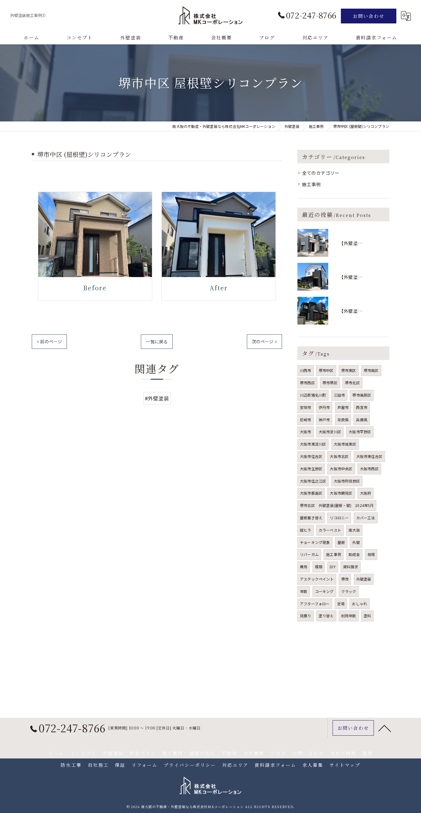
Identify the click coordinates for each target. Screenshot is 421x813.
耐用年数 (348, 615)
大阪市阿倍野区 (347, 481)
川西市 (305, 370)
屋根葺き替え (311, 517)
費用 (303, 566)
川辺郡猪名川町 (313, 395)
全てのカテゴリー (321, 173)
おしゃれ (359, 603)
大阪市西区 (369, 468)
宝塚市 (305, 407)
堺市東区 (348, 370)
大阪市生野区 (311, 468)
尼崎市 (305, 419)
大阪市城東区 (345, 444)
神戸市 (324, 419)
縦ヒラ (305, 530)
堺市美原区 (361, 395)
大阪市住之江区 (313, 481)
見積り (305, 615)
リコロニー (339, 517)
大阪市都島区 (311, 493)
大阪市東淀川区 (313, 444)
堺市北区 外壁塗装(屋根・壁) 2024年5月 (337, 505)
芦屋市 (343, 407)
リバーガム (309, 554)
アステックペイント (317, 579)
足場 (341, 603)
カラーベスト (330, 530)
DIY (333, 566)
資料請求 (350, 566)
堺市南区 (371, 370)
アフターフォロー (315, 603)
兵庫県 (361, 419)
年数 (303, 591)
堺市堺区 (329, 382)
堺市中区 (326, 370)
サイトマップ (344, 765)
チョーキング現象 (315, 542)
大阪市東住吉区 (369, 456)
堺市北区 (352, 382)
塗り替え (326, 615)
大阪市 (305, 431)
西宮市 (361, 407)
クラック (348, 591)
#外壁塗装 (157, 398)
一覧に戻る (157, 341)
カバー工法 (365, 517)
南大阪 (354, 530)
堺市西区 (307, 382)
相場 (371, 554)
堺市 (345, 579)
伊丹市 (324, 407)
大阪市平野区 (360, 431)
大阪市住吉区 (311, 456)
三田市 (339, 395)
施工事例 (311, 184)
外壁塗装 (363, 579)
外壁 (356, 542)
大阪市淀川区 (330, 431)
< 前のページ (49, 341)
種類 (318, 566)
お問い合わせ (368, 16)
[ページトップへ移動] (384, 728)
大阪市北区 (339, 456)
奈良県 (343, 419)
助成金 (354, 554)
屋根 (341, 542)
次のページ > (264, 341)
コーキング (324, 591)
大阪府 (365, 493)
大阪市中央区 (341, 468)
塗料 (367, 615)
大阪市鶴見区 (341, 493)
